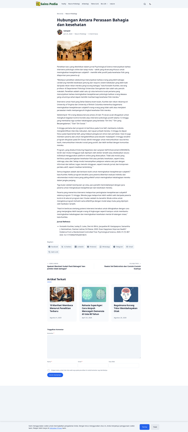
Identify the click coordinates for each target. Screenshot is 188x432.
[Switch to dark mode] (150, 4)
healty (64, 4)
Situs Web (112, 362)
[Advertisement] (54, 405)
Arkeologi (85, 4)
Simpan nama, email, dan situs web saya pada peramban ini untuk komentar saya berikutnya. (79, 370)
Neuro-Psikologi (74, 4)
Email (80, 362)
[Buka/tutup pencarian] (145, 4)
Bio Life (103, 4)
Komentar (50, 333)
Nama (49, 362)
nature (112, 4)
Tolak (155, 427)
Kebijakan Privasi (56, 428)
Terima (144, 427)
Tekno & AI (95, 4)
